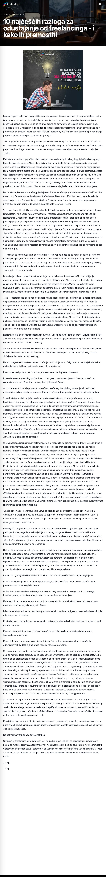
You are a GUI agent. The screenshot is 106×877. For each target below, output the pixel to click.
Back (8, 14)
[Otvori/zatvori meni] (100, 4)
